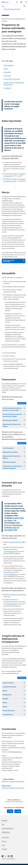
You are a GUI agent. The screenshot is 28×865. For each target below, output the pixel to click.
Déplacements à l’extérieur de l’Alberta (12, 425)
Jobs (3, 824)
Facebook (3, 856)
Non (19, 811)
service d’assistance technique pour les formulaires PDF (13, 527)
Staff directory (6, 832)
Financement (7, 75)
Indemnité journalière (9, 462)
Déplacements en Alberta (10, 420)
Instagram (9, 856)
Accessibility (4, 849)
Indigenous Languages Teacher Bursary (13, 781)
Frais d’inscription (8, 448)
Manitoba (5, 699)
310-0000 (22, 747)
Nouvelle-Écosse (8, 714)
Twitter (6, 856)
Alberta (5, 691)
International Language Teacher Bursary (13, 788)
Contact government (7, 828)
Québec (5, 706)
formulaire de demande (15, 542)
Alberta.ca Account (21, 1)
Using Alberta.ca (5, 837)
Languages (24, 6)
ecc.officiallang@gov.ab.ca (10, 551)
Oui (11, 811)
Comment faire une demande (12, 79)
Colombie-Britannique (9, 687)
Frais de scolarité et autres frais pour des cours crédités (12, 415)
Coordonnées (7, 88)
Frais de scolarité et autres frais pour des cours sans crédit (12, 409)
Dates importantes (9, 65)
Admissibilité (7, 72)
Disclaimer (4, 841)
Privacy (3, 845)
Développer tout (21, 403)
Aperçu (6, 69)
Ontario (5, 702)
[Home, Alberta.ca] (4, 2)
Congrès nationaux (8, 683)
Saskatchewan (7, 695)
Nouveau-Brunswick (9, 710)
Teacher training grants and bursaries (12, 9)
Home (3, 6)
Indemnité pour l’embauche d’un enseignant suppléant (12, 467)
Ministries (4, 820)
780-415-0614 (12, 745)
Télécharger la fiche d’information (9, 260)
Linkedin (12, 856)
